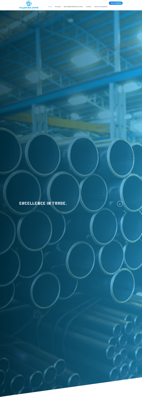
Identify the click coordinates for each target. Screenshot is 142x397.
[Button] (120, 203)
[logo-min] (28, 5)
